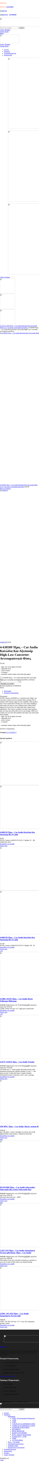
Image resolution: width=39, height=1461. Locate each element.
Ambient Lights (13, 1446)
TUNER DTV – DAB (19, 1436)
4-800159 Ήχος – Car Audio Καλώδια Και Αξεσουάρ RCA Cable (17, 833)
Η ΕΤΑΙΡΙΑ (3, 1347)
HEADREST (16, 1429)
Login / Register (9, 1455)
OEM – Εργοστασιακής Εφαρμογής (23, 1418)
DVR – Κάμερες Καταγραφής (21, 1435)
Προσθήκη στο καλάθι (7, 684)
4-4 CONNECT (11, 732)
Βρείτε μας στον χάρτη (7, 1376)
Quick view (3, 846)
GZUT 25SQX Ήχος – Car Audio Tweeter (17, 1062)
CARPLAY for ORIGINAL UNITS (23, 1425)
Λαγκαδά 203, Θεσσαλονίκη (14, 3)
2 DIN (14, 1422)
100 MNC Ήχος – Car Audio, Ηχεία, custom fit (19, 1126)
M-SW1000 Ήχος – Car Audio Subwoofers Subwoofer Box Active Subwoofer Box (17, 1188)
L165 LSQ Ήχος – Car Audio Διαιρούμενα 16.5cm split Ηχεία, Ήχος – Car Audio (17, 1251)
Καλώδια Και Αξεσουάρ (29, 326)
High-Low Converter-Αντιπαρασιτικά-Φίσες (14, 328)
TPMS (14, 1438)
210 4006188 (12, 14)
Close (2, 1460)
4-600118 (3, 642)
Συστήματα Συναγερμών (16, 1444)
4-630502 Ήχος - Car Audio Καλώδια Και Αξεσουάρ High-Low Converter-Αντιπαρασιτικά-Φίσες (19, 486)
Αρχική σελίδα (5, 326)
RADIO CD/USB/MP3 (19, 1433)
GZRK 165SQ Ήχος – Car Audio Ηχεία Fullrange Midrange (16, 1000)
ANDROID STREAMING (21, 1427)
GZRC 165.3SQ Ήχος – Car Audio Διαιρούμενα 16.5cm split (14, 1314)
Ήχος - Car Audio (16, 326)
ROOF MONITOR (18, 1431)
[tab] (21, 691)
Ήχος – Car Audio (14, 1442)
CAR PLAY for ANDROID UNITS (23, 1424)
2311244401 (10, 7)
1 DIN (14, 1420)
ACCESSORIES (17, 1440)
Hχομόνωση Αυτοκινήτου (16, 1447)
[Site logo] (9, 42)
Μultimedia (11, 1416)
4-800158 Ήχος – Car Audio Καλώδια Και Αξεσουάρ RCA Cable (17, 938)
